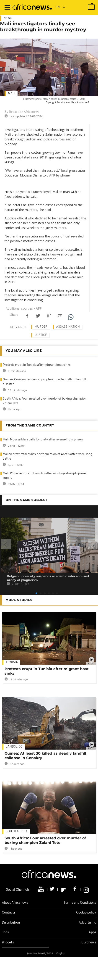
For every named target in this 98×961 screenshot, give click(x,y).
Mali (11, 93)
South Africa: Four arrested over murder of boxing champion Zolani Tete (45, 840)
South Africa (17, 831)
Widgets (8, 942)
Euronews (88, 942)
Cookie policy (86, 912)
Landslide (14, 746)
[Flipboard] (64, 889)
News (7, 18)
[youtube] (41, 889)
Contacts (8, 912)
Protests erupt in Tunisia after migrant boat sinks (36, 365)
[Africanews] (32, 7)
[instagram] (86, 889)
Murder (41, 327)
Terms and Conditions (80, 903)
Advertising (87, 922)
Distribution (11, 922)
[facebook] (75, 889)
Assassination (68, 327)
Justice (41, 335)
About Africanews (15, 903)
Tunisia (12, 662)
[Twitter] (52, 889)
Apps (92, 932)
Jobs (5, 932)
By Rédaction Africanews (22, 112)
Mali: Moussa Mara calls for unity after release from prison (43, 439)
